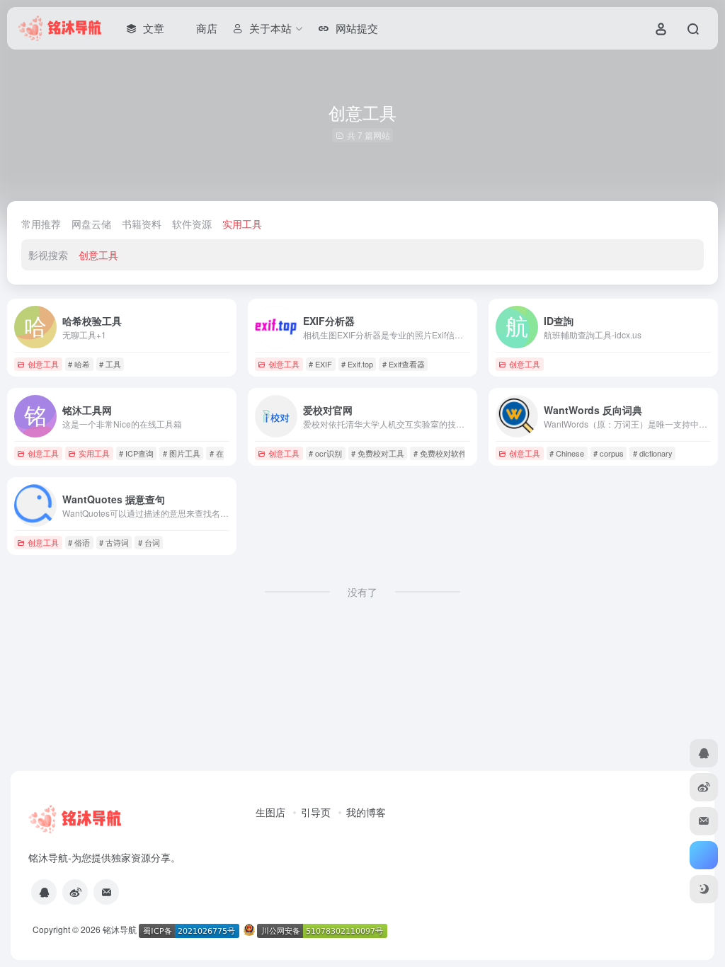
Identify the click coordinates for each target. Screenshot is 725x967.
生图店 (270, 812)
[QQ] (44, 892)
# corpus (608, 453)
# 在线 (221, 453)
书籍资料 (141, 224)
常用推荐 (41, 224)
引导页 (316, 812)
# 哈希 (79, 364)
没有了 (362, 592)
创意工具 (98, 255)
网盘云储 (91, 224)
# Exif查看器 (403, 364)
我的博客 (366, 812)
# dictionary (653, 453)
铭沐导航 (120, 929)
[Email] (106, 892)
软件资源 (192, 224)
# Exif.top (357, 364)
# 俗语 (79, 542)
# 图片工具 (181, 453)
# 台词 (149, 542)
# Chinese (566, 453)
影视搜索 (48, 255)
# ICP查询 (136, 453)
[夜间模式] (704, 889)
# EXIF (320, 364)
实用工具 (242, 224)
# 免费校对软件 (440, 453)
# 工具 (110, 364)
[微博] (75, 892)
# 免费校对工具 (377, 453)
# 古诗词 (114, 542)
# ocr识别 (325, 453)
